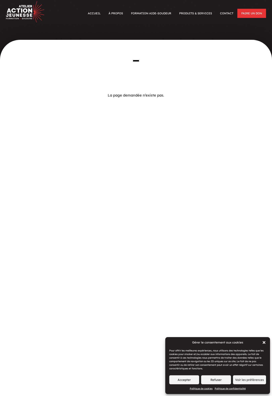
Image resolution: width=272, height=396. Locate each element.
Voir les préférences (249, 380)
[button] (264, 342)
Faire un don (251, 13)
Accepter (184, 380)
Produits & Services (195, 13)
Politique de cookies (201, 388)
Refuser (216, 380)
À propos (116, 13)
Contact (226, 13)
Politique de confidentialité (230, 388)
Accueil (94, 13)
